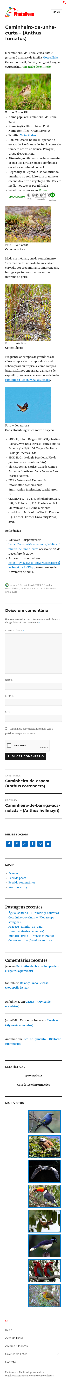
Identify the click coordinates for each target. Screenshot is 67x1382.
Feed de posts (17, 878)
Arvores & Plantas (16, 1346)
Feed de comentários (21, 882)
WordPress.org (17, 887)
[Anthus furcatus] (33, 92)
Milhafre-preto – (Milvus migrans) (31, 935)
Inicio (8, 1330)
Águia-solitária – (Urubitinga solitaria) (33, 913)
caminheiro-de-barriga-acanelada (27, 379)
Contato (10, 1362)
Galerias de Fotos (16, 1354)
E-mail (9, 696)
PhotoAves (10, 1372)
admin (13, 585)
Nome (9, 680)
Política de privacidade (30, 1372)
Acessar (13, 873)
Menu (56, 12)
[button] (64, 3)
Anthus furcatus (29, 588)
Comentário (14, 630)
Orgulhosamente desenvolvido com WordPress (29, 1375)
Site (7, 712)
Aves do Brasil (14, 1338)
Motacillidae (51, 57)
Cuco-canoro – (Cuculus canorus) (30, 940)
